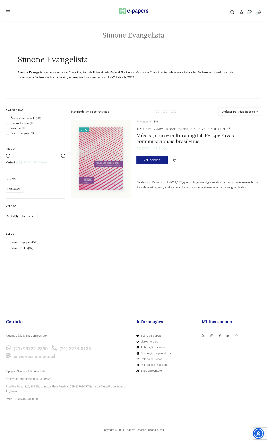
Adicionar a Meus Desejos (175, 160)
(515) (38, 118)
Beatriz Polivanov (149, 129)
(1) (31, 123)
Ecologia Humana (20, 123)
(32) (30, 248)
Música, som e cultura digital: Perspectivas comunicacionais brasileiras (185, 138)
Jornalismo (16, 128)
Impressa (27, 216)
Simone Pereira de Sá (214, 129)
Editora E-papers (21, 242)
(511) (35, 242)
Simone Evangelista (181, 129)
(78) (32, 133)
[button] (259, 12)
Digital (11, 216)
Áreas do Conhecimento (23, 118)
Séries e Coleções (20, 133)
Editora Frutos (19, 248)
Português (13, 189)
